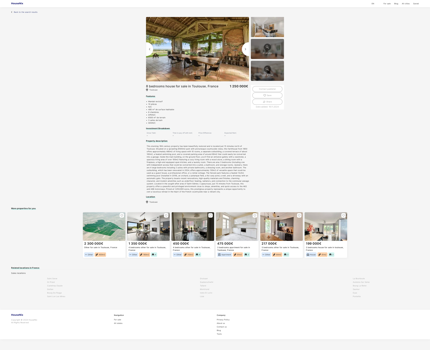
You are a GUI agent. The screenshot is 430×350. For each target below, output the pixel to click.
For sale (387, 3)
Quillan (50, 289)
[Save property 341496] (299, 215)
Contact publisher (267, 89)
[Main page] (21, 3)
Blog (396, 3)
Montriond (204, 289)
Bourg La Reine (360, 286)
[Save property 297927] (343, 215)
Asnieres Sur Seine (361, 282)
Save (269, 95)
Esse (355, 293)
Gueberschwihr (206, 282)
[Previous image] (149, 49)
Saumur (356, 289)
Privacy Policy (223, 319)
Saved (416, 3)
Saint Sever (52, 278)
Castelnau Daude (54, 286)
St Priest (51, 282)
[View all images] (267, 47)
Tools (219, 334)
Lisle (202, 296)
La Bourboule (359, 278)
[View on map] (267, 69)
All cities (406, 3)
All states (118, 323)
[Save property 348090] (210, 215)
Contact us (222, 327)
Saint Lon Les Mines (56, 296)
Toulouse (153, 202)
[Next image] (245, 49)
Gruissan (204, 278)
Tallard (203, 286)
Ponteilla (357, 296)
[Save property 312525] (166, 215)
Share (269, 102)
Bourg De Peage (54, 293)
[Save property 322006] (255, 215)
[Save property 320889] (122, 215)
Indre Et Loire (206, 293)
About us (221, 323)
